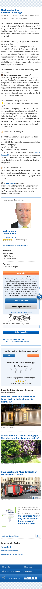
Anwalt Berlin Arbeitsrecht (12, 554)
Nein (33, 355)
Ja (9, 355)
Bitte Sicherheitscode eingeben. (16, 323)
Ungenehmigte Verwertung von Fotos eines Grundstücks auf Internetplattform (28, 520)
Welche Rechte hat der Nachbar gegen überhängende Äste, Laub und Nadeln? (20, 436)
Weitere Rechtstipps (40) (16, 245)
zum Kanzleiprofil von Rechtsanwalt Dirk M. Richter (18, 340)
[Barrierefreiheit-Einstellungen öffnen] (39, 296)
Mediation (10, 183)
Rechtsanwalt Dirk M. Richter (10, 232)
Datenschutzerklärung (25, 312)
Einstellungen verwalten (21, 306)
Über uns (28, 571)
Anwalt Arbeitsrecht (9, 550)
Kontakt (7, 567)
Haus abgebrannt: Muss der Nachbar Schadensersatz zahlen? (19, 473)
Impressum (13, 312)
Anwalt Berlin (6, 547)
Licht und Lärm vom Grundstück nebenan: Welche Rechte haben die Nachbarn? (18, 399)
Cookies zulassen (21, 300)
